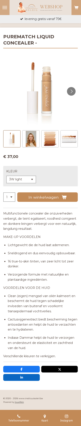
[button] (12, 138)
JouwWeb (19, 402)
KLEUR (11, 171)
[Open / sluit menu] (5, 7)
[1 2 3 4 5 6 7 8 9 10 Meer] (9, 197)
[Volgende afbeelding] (71, 91)
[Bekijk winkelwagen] (76, 7)
